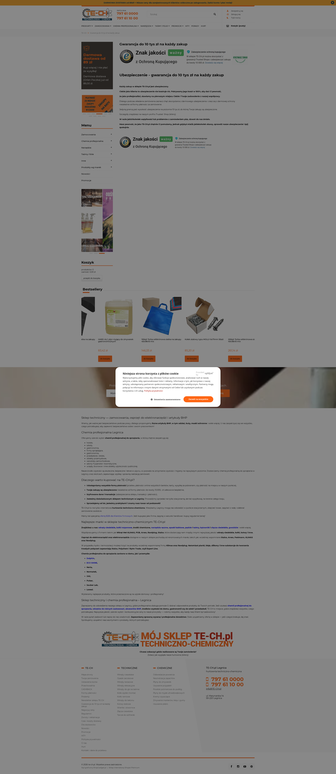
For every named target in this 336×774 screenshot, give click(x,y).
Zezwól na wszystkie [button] (198, 399)
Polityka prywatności (153, 390)
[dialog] (168, 387)
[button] (167, 399)
